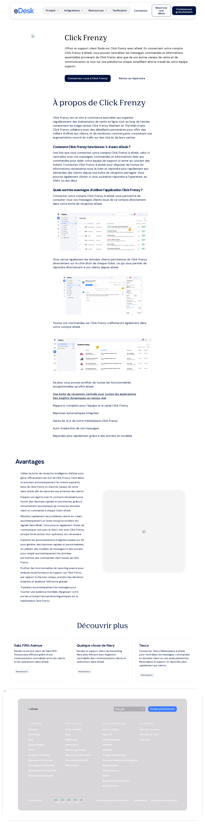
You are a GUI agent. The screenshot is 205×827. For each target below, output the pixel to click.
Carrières (145, 739)
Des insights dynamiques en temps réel (79, 398)
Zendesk (33, 729)
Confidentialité (140, 800)
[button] (141, 10)
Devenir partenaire (76, 750)
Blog (67, 734)
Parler (105, 775)
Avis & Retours (110, 785)
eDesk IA (107, 750)
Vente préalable (111, 739)
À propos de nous (149, 729)
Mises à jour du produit (78, 755)
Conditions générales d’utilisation (112, 800)
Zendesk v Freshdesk (40, 760)
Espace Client (110, 765)
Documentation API (76, 760)
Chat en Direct (110, 770)
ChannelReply (36, 744)
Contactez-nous (149, 734)
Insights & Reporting (114, 755)
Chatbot (107, 744)
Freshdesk (34, 734)
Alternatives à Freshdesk (42, 770)
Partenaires (72, 744)
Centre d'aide (73, 729)
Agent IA (107, 734)
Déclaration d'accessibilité (164, 800)
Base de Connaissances (115, 780)
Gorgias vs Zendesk (39, 755)
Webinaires (71, 739)
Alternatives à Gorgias (40, 775)
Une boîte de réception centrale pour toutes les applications (94, 394)
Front (31, 750)
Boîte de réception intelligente (120, 760)
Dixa (30, 739)
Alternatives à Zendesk (41, 765)
